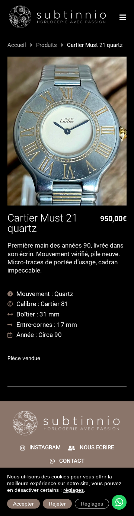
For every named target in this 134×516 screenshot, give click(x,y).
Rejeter (57, 504)
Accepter (23, 504)
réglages (73, 490)
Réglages (92, 504)
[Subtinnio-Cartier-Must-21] (67, 131)
